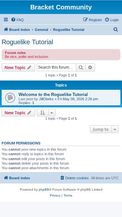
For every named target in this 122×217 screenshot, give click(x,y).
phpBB (44, 189)
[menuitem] (17, 20)
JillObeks (46, 99)
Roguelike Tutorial (27, 42)
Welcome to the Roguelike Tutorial (53, 94)
